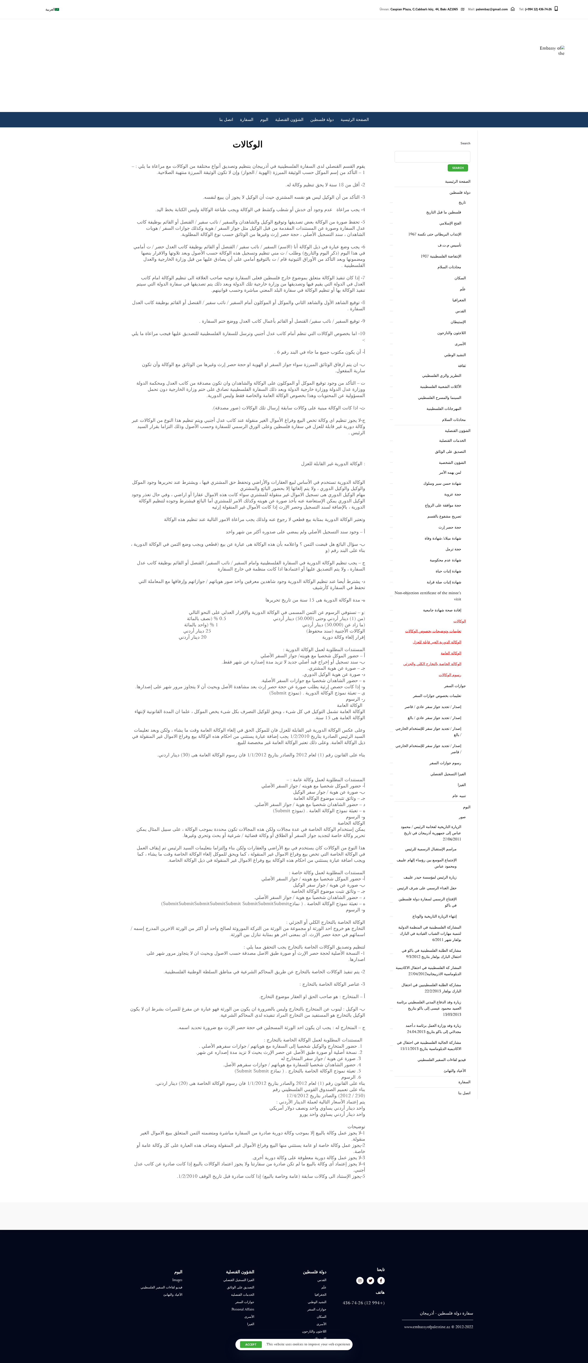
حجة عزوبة (452, 494)
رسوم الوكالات (450, 674)
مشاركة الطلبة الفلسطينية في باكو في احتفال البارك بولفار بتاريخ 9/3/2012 (431, 953)
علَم (463, 289)
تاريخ (462, 202)
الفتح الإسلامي (450, 223)
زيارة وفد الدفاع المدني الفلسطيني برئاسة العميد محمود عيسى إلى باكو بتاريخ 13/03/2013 (429, 1008)
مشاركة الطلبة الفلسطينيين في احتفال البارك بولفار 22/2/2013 (431, 988)
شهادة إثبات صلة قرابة (444, 582)
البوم (264, 119)
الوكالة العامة (451, 653)
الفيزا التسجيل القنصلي (448, 774)
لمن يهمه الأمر (450, 472)
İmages (177, 1280)
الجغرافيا (459, 300)
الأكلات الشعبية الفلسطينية (440, 386)
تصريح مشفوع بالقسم (444, 516)
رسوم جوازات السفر (445, 763)
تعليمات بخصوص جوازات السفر (437, 695)
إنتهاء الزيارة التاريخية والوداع (435, 916)
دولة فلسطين (322, 119)
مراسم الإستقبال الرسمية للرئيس (431, 849)
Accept (251, 1344)
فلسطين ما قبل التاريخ (443, 212)
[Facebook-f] (381, 1280)
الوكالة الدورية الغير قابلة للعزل (437, 642)
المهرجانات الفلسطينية (444, 408)
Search (465, 143)
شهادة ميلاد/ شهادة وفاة (443, 538)
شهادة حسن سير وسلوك (442, 483)
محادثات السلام (449, 267)
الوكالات (459, 621)
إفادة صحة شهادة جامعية (442, 610)
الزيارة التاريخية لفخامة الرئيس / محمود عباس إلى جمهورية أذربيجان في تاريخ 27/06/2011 (431, 833)
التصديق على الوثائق (450, 451)
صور (462, 816)
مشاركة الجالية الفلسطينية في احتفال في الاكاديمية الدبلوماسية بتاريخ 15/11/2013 (429, 1045)
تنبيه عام (459, 795)
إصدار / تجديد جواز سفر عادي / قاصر (433, 706)
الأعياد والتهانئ (455, 1070)
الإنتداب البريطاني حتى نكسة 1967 (434, 234)
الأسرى (460, 343)
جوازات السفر (455, 685)
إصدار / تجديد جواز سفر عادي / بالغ (434, 717)
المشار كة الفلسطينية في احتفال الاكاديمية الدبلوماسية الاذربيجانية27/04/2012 (428, 970)
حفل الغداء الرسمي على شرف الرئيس (427, 888)
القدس (460, 311)
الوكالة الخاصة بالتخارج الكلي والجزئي (432, 663)
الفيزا (462, 784)
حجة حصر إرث (449, 527)
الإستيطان (458, 321)
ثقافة (462, 365)
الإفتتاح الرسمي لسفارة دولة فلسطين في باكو (428, 902)
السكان (460, 278)
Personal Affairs (243, 1309)
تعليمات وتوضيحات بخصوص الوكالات (433, 631)
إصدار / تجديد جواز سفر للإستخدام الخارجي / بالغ (428, 731)
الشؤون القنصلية (289, 119)
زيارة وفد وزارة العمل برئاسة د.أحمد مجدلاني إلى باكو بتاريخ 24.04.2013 (433, 1028)
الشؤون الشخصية (452, 462)
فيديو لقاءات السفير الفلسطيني (442, 1059)
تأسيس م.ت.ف (449, 245)
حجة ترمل (453, 549)
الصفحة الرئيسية (355, 119)
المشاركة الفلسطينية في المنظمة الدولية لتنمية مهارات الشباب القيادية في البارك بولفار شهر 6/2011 (429, 933)
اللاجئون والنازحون (451, 332)
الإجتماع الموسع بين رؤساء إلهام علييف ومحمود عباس (427, 863)
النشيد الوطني (455, 355)
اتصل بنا (226, 119)
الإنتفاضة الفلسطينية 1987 (441, 256)
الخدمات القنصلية (452, 440)
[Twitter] (370, 1280)
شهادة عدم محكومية (445, 560)
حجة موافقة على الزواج (443, 505)
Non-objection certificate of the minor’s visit (428, 596)
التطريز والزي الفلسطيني (441, 375)
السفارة (246, 119)
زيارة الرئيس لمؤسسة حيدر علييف (430, 877)
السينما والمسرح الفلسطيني (439, 397)
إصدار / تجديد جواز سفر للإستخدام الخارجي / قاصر (428, 748)
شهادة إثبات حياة (448, 571)
